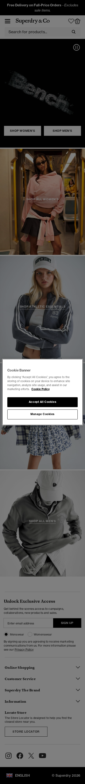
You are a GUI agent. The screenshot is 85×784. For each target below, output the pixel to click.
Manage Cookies (42, 414)
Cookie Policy (40, 389)
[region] (42, 392)
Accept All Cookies (42, 402)
